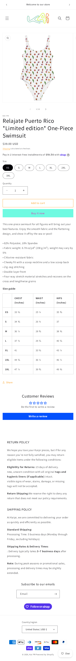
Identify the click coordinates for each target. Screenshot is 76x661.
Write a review (38, 416)
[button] (7, 18)
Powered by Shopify (45, 654)
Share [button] (9, 382)
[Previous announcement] (6, 5)
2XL (64, 167)
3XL (8, 175)
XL (51, 167)
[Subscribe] (56, 594)
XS (7, 167)
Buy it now (38, 213)
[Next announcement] (69, 5)
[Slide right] (46, 109)
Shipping (6, 148)
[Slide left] (30, 109)
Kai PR (32, 654)
